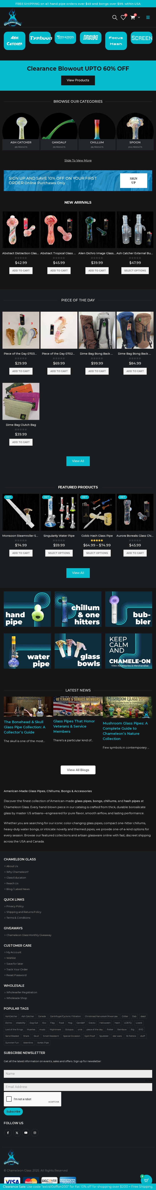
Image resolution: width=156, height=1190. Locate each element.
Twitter (17, 1133)
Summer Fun (12, 1042)
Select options (135, 270)
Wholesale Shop (16, 998)
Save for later (14, 963)
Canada (42, 1016)
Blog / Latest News (17, 889)
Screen (142, 38)
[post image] (28, 707)
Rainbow (122, 1029)
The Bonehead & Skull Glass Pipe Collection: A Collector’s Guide (24, 727)
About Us (12, 866)
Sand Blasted (12, 1036)
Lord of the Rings (14, 1029)
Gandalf (81, 1022)
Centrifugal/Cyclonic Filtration (65, 1016)
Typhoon (40, 38)
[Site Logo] (13, 17)
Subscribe (13, 1111)
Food (61, 1022)
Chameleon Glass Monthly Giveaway (28, 935)
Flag (52, 1022)
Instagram (35, 1133)
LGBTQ (127, 1022)
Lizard (139, 1022)
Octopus (69, 1029)
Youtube (26, 1133)
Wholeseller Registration (21, 992)
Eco (44, 1022)
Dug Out (34, 1022)
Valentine (28, 1042)
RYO (141, 1029)
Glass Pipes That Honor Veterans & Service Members (74, 726)
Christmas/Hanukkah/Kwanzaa (101, 1016)
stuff (142, 1036)
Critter (125, 1016)
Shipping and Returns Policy (23, 911)
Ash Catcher (14, 40)
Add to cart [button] (21, 270)
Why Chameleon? (17, 871)
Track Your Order (17, 969)
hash (117, 1022)
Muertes (31, 1029)
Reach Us (12, 883)
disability (20, 1022)
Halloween (105, 1022)
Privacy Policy (15, 906)
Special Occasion (71, 1036)
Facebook (8, 1133)
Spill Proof (89, 1036)
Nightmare (55, 1029)
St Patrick (131, 1036)
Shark (26, 1036)
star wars (117, 1036)
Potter (110, 1029)
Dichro (8, 1022)
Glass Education (16, 877)
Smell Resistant (51, 1036)
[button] (115, 18)
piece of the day (95, 1029)
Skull (36, 1036)
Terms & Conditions (18, 917)
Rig (132, 1029)
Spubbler (104, 1036)
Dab (134, 1016)
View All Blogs (78, 770)
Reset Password (16, 975)
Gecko (92, 1022)
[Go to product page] (20, 229)
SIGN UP (134, 180)
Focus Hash (116, 41)
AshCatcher (11, 1016)
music (42, 1029)
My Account (13, 952)
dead (143, 1016)
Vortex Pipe (43, 1042)
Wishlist (11, 957)
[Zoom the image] (27, 594)
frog (70, 1022)
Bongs (91, 37)
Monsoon (65, 37)
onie (80, 1029)
